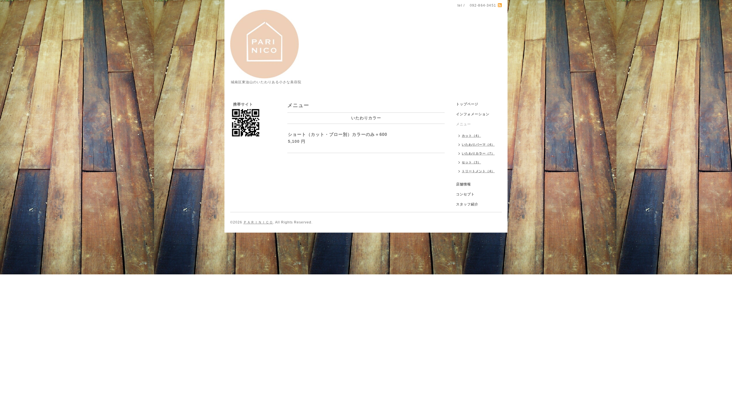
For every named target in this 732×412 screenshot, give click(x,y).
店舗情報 (463, 184)
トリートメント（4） (478, 171)
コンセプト (465, 194)
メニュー (463, 124)
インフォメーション (473, 114)
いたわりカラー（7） (478, 153)
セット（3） (471, 162)
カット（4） (471, 135)
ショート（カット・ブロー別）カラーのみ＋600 (337, 134)
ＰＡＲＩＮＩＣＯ (258, 222)
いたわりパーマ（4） (478, 144)
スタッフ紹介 (467, 204)
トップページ (467, 104)
